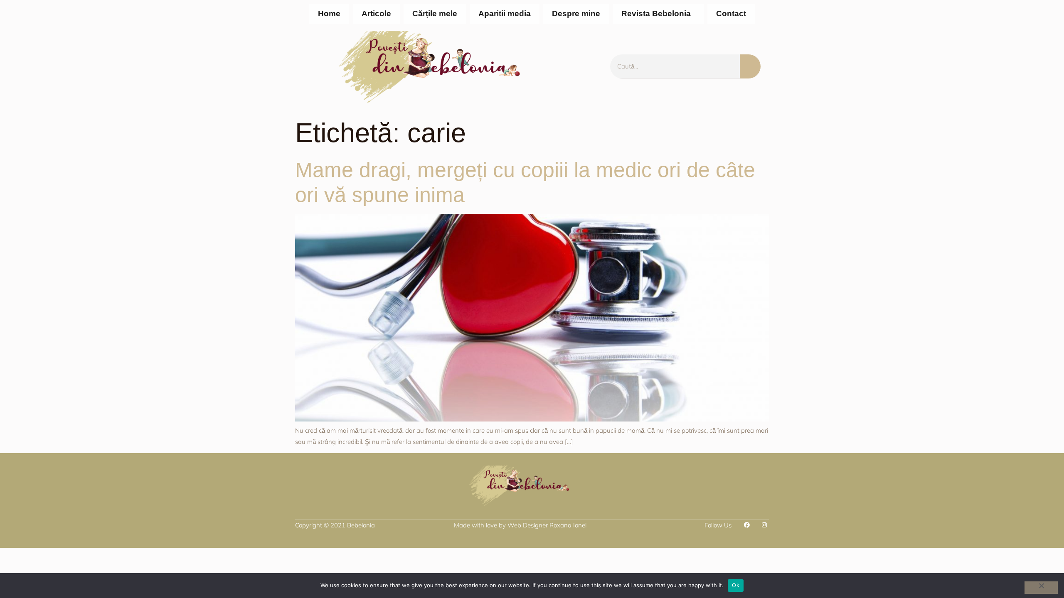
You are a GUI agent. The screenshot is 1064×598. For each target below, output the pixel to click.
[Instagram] (764, 525)
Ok (735, 585)
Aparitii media (504, 13)
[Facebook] (747, 525)
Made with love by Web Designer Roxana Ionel (520, 525)
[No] (1041, 587)
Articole (376, 13)
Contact (731, 13)
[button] (658, 14)
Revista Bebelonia (656, 13)
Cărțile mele (434, 13)
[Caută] (750, 66)
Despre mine (576, 13)
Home (329, 13)
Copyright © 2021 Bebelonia (335, 525)
